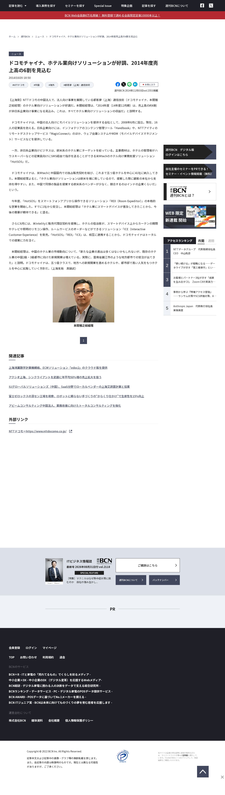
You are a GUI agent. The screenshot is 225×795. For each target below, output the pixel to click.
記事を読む (16, 6)
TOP (11, 657)
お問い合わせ (28, 657)
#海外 (51, 85)
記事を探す (149, 6)
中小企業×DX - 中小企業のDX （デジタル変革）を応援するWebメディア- (55, 680)
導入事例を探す (46, 6)
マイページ (50, 648)
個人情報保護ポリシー (79, 720)
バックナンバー (161, 580)
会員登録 (14, 648)
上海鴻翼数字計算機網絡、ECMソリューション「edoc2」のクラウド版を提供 (58, 367)
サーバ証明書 (182, 755)
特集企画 (126, 6)
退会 (62, 657)
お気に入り (150, 84)
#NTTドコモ (18, 85)
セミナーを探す (75, 6)
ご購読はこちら (148, 565)
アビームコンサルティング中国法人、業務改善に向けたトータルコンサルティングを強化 (65, 405)
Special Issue (103, 6)
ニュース (39, 36)
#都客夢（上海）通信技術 (77, 85)
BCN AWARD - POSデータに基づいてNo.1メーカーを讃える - (47, 697)
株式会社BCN (17, 720)
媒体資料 (37, 720)
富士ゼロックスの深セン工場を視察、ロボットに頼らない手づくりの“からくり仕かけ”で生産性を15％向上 (76, 396)
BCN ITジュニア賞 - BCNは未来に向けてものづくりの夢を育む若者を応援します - (60, 702)
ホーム (12, 36)
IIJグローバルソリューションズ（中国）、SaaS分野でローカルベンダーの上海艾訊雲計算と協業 (69, 386)
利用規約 (48, 657)
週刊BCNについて (176, 6)
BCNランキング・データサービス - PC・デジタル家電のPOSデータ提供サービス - (60, 691)
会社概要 (54, 720)
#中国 (37, 85)
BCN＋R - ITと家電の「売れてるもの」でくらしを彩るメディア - (50, 674)
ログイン (31, 648)
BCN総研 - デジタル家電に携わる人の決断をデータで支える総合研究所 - (54, 685)
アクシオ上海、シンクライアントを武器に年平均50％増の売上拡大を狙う (55, 377)
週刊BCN (25, 36)
